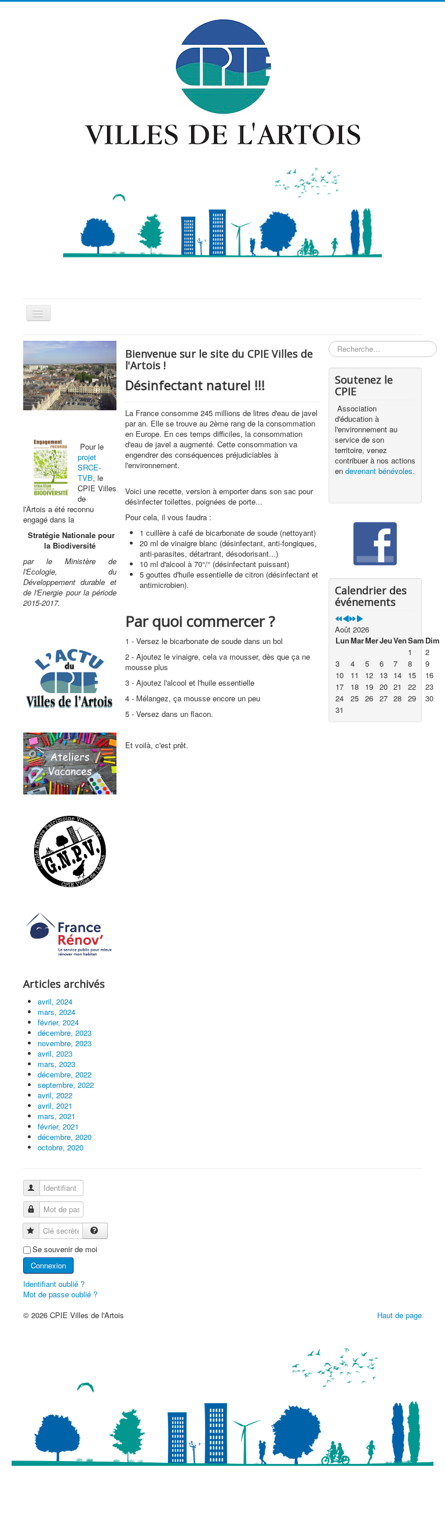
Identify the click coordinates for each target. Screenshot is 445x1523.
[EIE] (69, 935)
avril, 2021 (55, 1105)
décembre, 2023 (65, 1032)
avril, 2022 (55, 1095)
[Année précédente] (338, 618)
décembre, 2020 (65, 1136)
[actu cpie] (69, 678)
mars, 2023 (56, 1063)
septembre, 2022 (66, 1084)
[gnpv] (69, 852)
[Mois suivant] (359, 618)
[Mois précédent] (345, 618)
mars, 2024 (56, 1011)
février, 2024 (58, 1022)
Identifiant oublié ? (54, 1283)
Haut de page (399, 1314)
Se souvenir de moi (64, 1249)
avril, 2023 (55, 1053)
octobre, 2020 (60, 1147)
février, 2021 (58, 1126)
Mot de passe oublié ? (60, 1294)
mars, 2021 (56, 1115)
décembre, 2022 (65, 1074)
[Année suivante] (352, 618)
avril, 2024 (55, 1001)
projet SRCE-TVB (89, 467)
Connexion (48, 1265)
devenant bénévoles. (380, 470)
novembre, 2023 (65, 1043)
